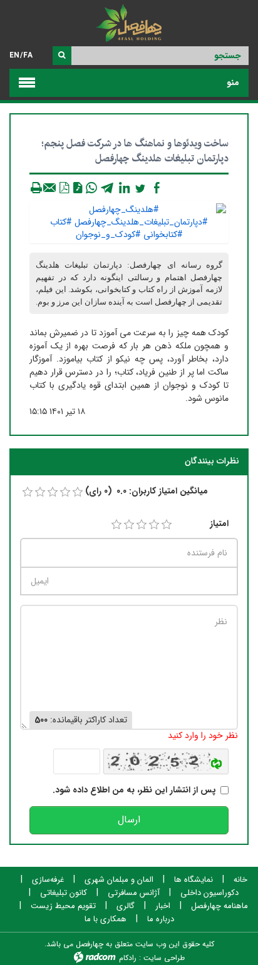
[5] (166, 524)
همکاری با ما (105, 919)
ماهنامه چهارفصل (219, 906)
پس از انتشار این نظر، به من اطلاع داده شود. (134, 790)
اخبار (162, 906)
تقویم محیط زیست (63, 906)
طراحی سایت (164, 958)
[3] (141, 524)
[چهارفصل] (129, 24)
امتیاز (219, 523)
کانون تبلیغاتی (63, 893)
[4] (154, 524)
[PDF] (64, 188)
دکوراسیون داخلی (209, 893)
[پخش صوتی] (77, 188)
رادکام (128, 958)
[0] (27, 492)
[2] (129, 524)
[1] (116, 524)
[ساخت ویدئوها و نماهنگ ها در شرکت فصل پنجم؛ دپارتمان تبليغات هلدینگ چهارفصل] (129, 221)
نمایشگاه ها (193, 880)
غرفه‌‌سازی (48, 880)
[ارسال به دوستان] (50, 188)
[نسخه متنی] (36, 188)
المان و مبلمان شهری (119, 880)
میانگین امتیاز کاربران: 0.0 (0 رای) (146, 491)
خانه (240, 880)
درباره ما (160, 919)
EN (14, 55)
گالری (125, 906)
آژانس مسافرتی (134, 893)
